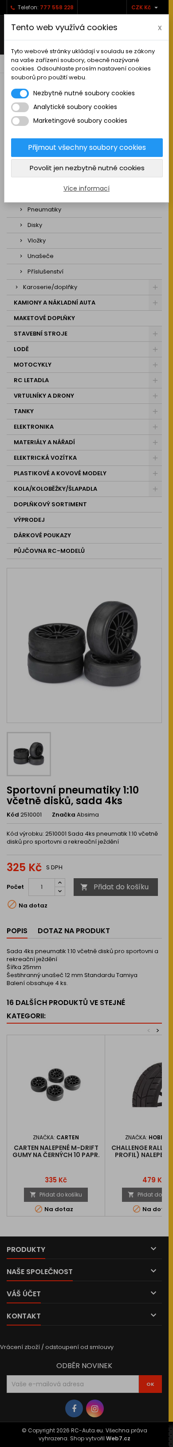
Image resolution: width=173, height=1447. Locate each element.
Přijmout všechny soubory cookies (87, 147)
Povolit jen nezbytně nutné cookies (87, 167)
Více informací (86, 188)
